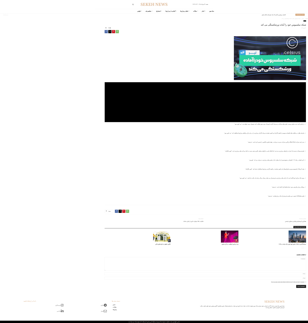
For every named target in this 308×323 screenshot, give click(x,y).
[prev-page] (305, 248)
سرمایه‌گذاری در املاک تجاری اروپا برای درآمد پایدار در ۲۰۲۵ (292, 244)
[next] (4, 15)
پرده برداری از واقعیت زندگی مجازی (230, 244)
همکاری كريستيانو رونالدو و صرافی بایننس (295, 221)
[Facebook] (106, 31)
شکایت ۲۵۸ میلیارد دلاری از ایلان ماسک (193, 221)
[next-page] (303, 248)
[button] (133, 4)
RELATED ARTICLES (299, 227)
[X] (109, 31)
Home (306, 18)
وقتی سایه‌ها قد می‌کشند (279, 14)
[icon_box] (104, 306)
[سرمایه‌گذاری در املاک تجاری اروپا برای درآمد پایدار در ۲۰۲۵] (273, 237)
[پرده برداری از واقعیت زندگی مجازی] (205, 237)
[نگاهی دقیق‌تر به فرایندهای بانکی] (138, 237)
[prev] (7, 15)
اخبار (303, 18)
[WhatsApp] (117, 31)
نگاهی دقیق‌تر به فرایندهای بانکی (163, 244)
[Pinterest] (113, 31)
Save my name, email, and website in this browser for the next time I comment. (287, 282)
